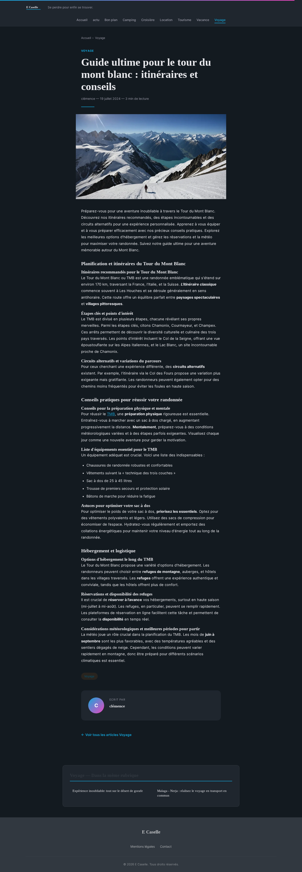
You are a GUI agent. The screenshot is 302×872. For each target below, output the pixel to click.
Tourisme (184, 20)
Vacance (203, 20)
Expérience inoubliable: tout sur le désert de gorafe (108, 791)
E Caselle (151, 831)
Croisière (148, 20)
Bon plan (111, 20)
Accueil (82, 20)
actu (96, 20)
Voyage (220, 20)
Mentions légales (142, 846)
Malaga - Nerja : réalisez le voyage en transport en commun (192, 793)
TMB (111, 414)
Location (166, 20)
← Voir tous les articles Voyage (106, 735)
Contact (166, 846)
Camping (129, 20)
